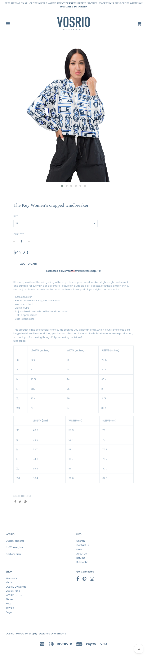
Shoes (9, 599)
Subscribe (82, 562)
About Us (81, 553)
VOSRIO (10, 633)
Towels (10, 607)
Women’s (11, 578)
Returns (80, 557)
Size (15, 216)
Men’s (9, 582)
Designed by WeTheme (52, 633)
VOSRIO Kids (13, 591)
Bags (9, 612)
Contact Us (83, 545)
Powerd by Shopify (26, 633)
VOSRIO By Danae (16, 586)
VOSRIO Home (14, 595)
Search (80, 540)
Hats (8, 603)
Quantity (18, 234)
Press (79, 549)
